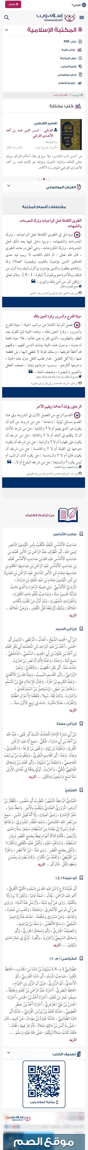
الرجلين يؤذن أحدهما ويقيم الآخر (59, 405)
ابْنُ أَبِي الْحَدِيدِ (66, 627)
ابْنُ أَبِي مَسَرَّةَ (66, 721)
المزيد (72, 613)
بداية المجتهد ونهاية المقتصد (66, 465)
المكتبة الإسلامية (52, 29)
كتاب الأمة (68, 49)
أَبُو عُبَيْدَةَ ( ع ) (66, 876)
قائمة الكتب (68, 66)
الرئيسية (76, 95)
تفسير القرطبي (45, 123)
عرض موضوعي (67, 74)
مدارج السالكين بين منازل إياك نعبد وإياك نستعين (57, 375)
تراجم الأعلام (67, 83)
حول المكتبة (68, 58)
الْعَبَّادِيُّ (70, 788)
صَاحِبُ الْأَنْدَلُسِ (64, 532)
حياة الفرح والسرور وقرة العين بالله (58, 314)
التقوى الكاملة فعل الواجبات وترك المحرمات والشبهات (51, 221)
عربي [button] (77, 5)
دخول (12, 4)
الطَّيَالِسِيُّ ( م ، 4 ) (63, 956)
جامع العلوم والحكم (69, 284)
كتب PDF (70, 41)
